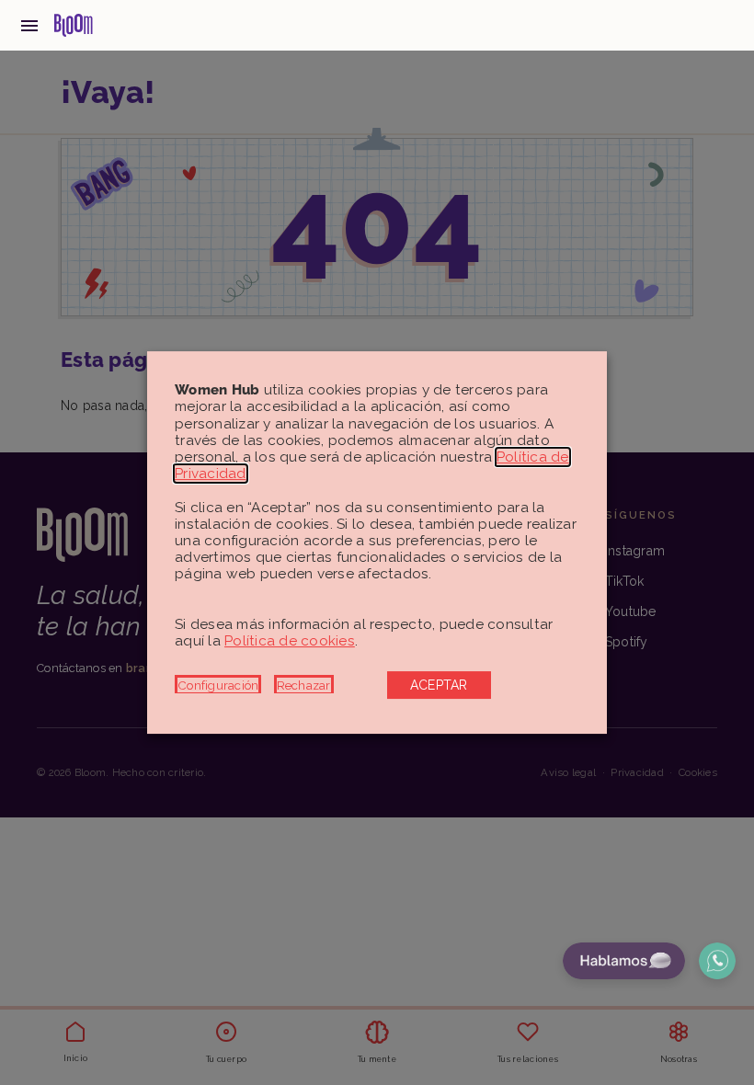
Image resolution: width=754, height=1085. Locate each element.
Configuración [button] (217, 685)
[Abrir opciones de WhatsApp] (717, 960)
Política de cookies (289, 641)
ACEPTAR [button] (439, 685)
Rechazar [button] (304, 685)
